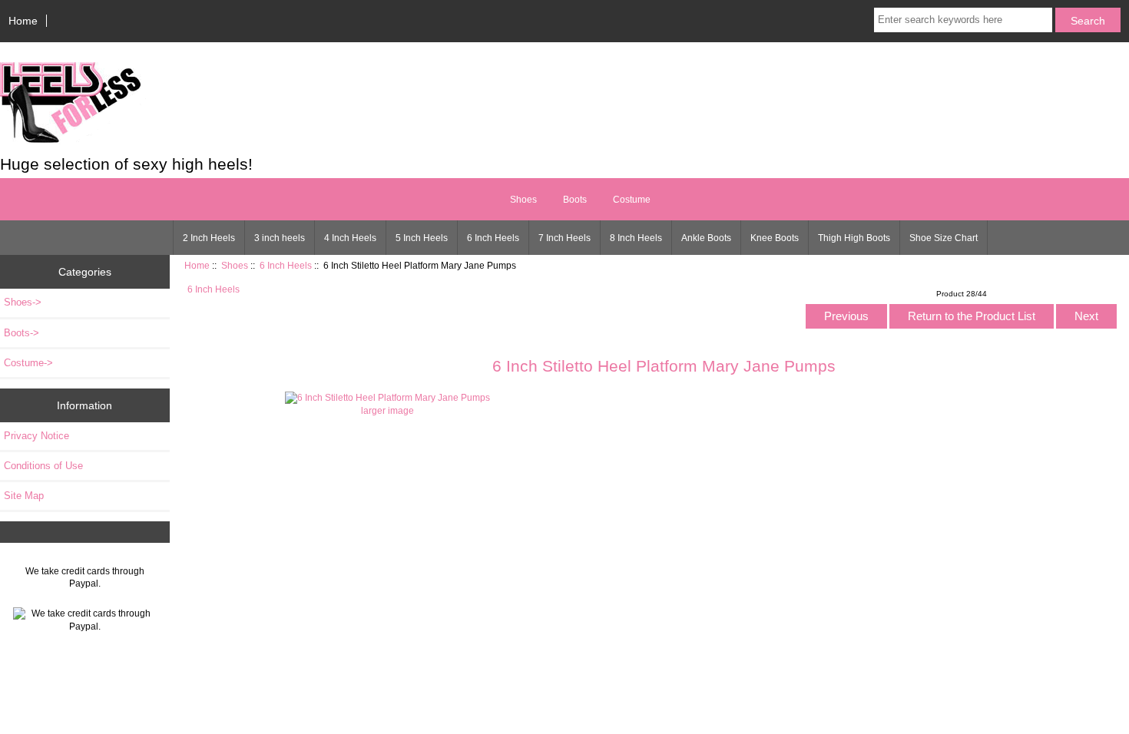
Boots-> (21, 333)
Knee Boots (774, 238)
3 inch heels (279, 238)
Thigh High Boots (854, 238)
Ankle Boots (706, 238)
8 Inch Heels (636, 238)
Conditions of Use (43, 465)
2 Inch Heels (209, 238)
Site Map (24, 495)
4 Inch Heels (350, 238)
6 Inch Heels (493, 238)
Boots (575, 199)
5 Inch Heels (422, 238)
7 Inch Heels (564, 238)
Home (23, 21)
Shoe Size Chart (943, 238)
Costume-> (28, 363)
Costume (632, 199)
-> (22, 302)
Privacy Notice (36, 435)
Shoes (234, 265)
